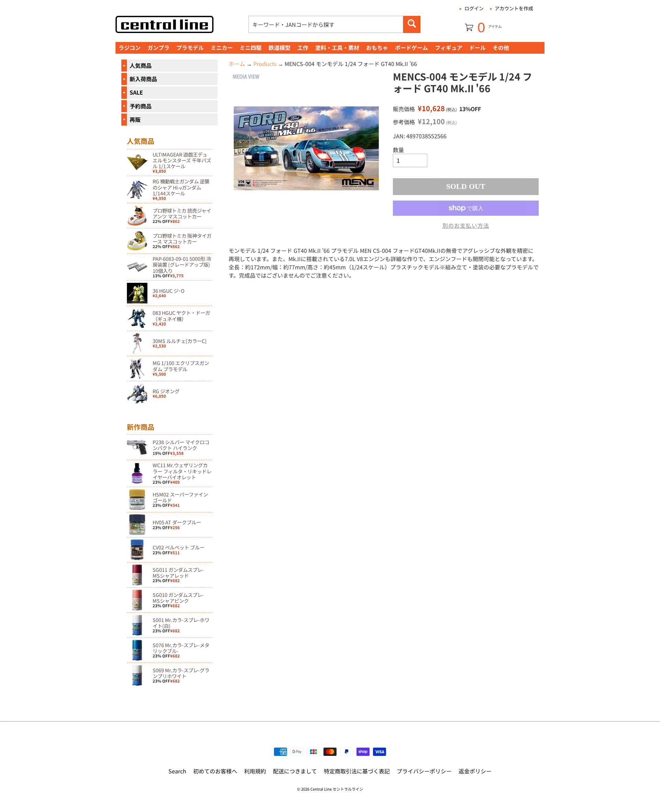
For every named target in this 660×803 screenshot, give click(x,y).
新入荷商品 (143, 79)
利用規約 (255, 771)
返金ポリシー (475, 771)
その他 (501, 47)
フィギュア (448, 47)
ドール (477, 47)
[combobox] (326, 24)
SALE (136, 92)
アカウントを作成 (514, 8)
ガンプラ (158, 47)
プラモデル (190, 47)
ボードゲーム (411, 47)
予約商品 (141, 106)
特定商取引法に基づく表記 (357, 771)
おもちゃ (377, 47)
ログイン (474, 8)
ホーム (237, 64)
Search (177, 771)
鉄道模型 (279, 47)
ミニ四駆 (251, 47)
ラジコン (130, 47)
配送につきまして (295, 771)
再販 (135, 119)
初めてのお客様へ (215, 771)
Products (264, 64)
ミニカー (222, 47)
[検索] (411, 24)
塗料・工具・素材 (337, 47)
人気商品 (141, 65)
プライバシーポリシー (424, 771)
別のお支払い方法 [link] (465, 225)
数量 (398, 150)
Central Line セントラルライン (336, 789)
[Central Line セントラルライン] (164, 24)
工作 (302, 47)
